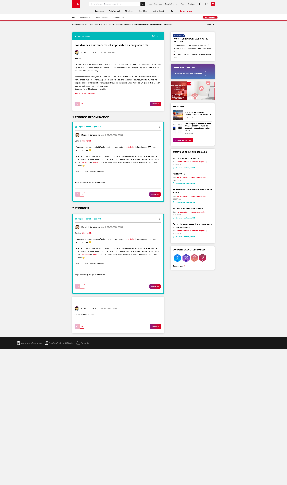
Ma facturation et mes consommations (117, 24)
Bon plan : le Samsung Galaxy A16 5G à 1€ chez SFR (198, 113)
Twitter (95, 162)
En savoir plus (178, 266)
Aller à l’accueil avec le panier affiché (200, 4)
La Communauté (102, 17)
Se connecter (210, 17)
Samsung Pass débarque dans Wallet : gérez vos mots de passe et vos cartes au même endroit (198, 127)
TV (172, 11)
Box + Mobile (143, 11)
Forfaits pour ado (184, 11)
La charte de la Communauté (31, 343)
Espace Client (213, 3)
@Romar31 (86, 141)
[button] (77, 104)
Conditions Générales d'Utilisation (61, 343)
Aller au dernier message (85, 93)
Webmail (207, 4)
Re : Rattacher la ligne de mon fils (188, 208)
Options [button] (209, 24)
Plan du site (85, 343)
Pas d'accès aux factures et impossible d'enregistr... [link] (153, 24)
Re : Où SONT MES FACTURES (186, 158)
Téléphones (129, 11)
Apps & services (155, 4)
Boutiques (192, 4)
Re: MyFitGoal (179, 174)
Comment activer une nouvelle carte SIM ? (191, 45)
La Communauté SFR (80, 24)
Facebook (86, 162)
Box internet (99, 11)
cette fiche (130, 147)
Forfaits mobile (115, 11)
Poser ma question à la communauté (189, 73)
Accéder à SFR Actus (183, 140)
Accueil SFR (76, 4)
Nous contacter (118, 17)
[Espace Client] (213, 4)
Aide (182, 4)
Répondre (155, 104)
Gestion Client (95, 24)
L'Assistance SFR (85, 17)
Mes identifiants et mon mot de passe (191, 162)
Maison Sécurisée (159, 11)
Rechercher (142, 4)
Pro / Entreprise (171, 4)
